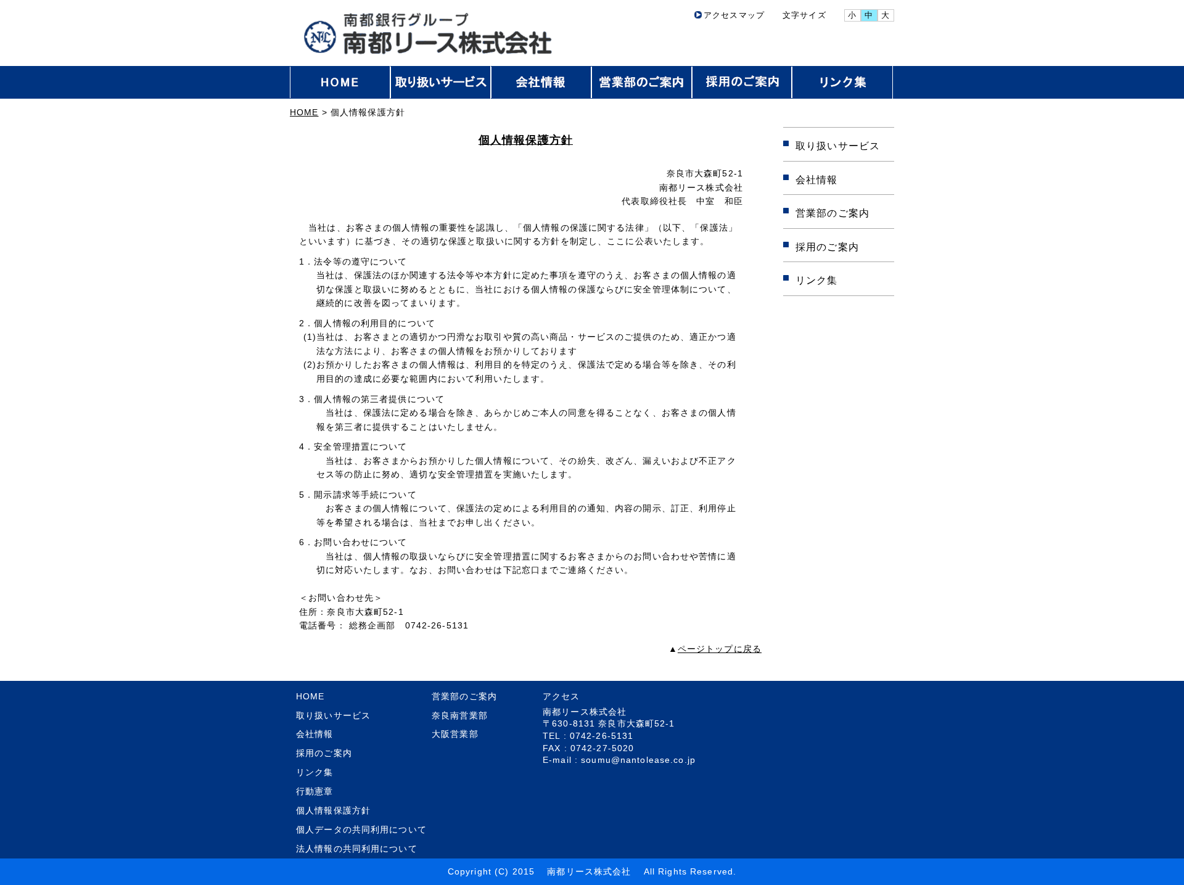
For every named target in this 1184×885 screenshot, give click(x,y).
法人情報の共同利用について (356, 849)
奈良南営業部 (460, 715)
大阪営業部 (455, 734)
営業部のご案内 (833, 212)
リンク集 (817, 280)
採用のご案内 (827, 246)
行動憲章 (315, 791)
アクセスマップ (734, 15)
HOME (304, 112)
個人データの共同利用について (361, 829)
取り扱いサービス (838, 145)
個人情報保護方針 (333, 810)
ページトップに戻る (720, 649)
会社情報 (817, 179)
